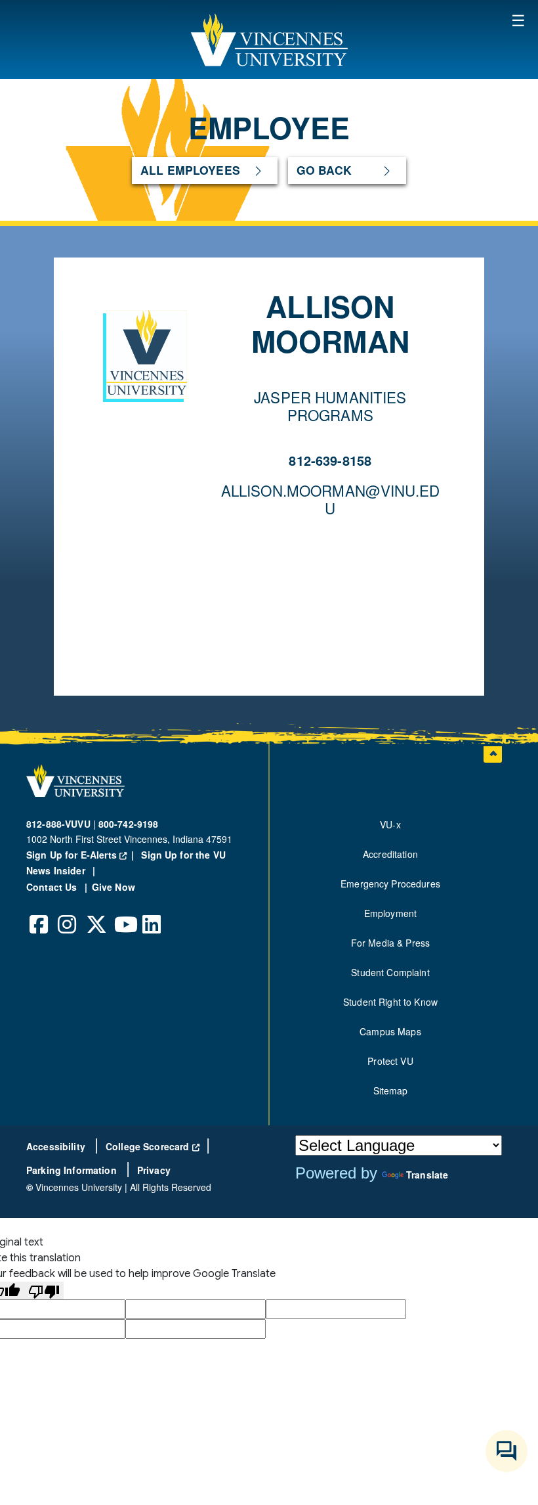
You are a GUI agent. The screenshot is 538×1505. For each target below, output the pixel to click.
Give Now (113, 886)
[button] (269, 39)
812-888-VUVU (58, 823)
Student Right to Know (390, 1001)
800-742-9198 (128, 823)
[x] (96, 914)
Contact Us (53, 886)
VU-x (390, 824)
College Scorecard (152, 1146)
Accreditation (390, 854)
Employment (390, 913)
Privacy (154, 1170)
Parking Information (72, 1170)
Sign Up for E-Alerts (82, 854)
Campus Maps (390, 1031)
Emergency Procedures (390, 883)
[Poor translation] (44, 1290)
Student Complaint (390, 972)
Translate (427, 1174)
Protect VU (390, 1060)
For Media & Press (390, 942)
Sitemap (390, 1090)
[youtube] (124, 914)
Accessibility (57, 1146)
